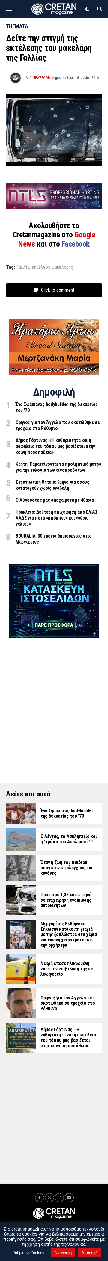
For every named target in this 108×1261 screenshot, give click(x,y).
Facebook (76, 243)
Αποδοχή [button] (90, 1253)
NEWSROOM (42, 78)
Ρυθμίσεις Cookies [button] (28, 1253)
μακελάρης (62, 267)
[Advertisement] (54, 702)
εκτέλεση (41, 267)
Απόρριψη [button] (63, 1253)
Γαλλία (23, 267)
